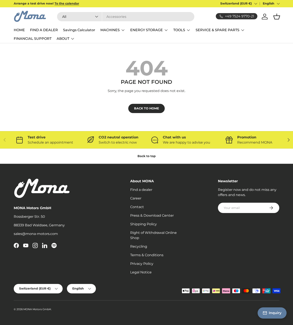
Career (135, 198)
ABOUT (63, 39)
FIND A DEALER (44, 30)
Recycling (138, 246)
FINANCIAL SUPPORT (32, 39)
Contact (137, 207)
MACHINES (110, 30)
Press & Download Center (152, 215)
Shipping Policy (143, 224)
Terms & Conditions (146, 255)
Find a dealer (141, 190)
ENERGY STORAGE (146, 30)
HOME (19, 30)
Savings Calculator (79, 30)
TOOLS (179, 30)
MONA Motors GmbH (37, 309)
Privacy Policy (141, 264)
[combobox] (125, 16)
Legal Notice (141, 272)
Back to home (146, 108)
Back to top (146, 156)
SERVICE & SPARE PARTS (217, 30)
